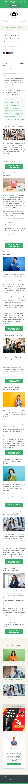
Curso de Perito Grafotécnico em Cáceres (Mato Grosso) (14, 680)
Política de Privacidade (18, 779)
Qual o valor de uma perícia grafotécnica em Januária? (14, 111)
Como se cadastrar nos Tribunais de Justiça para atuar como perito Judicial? (14, 114)
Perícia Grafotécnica (8, 47)
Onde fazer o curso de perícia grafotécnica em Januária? (15, 120)
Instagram (12, 779)
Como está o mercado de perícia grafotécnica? (12, 106)
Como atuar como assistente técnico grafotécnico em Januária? (13, 117)
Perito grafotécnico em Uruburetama (14, 697)
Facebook (8, 779)
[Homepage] (14, 14)
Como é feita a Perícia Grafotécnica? (13, 102)
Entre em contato (13, 764)
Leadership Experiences (7, 776)
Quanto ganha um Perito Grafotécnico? (13, 104)
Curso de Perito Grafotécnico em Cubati (14, 663)
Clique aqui (14, 5)
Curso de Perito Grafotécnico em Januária (14, 100)
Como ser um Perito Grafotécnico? (12, 108)
